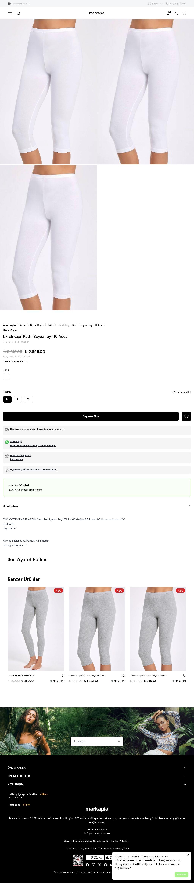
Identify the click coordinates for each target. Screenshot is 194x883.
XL (28, 399)
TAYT (51, 325)
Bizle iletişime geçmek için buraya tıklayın (33, 445)
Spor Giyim (37, 325)
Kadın (23, 325)
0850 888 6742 (97, 829)
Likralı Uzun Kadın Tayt (21, 675)
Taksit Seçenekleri (14, 361)
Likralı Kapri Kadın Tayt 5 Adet (87, 675)
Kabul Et (181, 874)
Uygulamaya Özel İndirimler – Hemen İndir (33, 469)
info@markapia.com (97, 833)
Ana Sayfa (9, 325)
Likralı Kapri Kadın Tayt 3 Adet (148, 675)
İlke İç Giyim (10, 330)
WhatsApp (16, 441)
